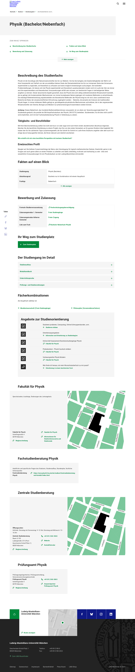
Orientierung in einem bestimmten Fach (59, 368)
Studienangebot (30, 12)
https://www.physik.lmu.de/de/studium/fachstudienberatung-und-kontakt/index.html (55, 474)
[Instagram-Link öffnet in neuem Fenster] (101, 614)
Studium (20, 12)
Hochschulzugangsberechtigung (62, 207)
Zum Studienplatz (29, 244)
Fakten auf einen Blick (77, 46)
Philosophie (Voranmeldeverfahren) (86, 308)
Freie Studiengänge (55, 212)
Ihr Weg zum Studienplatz (78, 51)
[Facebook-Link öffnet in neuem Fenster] (82, 614)
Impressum (36, 667)
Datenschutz (23, 667)
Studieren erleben (52, 327)
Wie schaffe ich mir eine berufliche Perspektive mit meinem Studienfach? (45, 138)
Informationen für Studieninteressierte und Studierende (52, 439)
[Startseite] (14, 614)
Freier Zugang (53, 217)
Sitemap (13, 667)
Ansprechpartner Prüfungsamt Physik (51, 585)
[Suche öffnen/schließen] (118, 4)
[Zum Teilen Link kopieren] (6, 216)
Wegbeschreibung (22, 441)
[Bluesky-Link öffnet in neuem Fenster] (91, 614)
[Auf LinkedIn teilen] (6, 234)
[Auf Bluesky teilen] (6, 228)
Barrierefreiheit (48, 667)
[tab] (66, 265)
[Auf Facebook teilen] (6, 222)
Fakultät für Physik (52, 344)
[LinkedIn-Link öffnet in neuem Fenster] (111, 614)
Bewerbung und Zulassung (22, 51)
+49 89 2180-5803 (50, 579)
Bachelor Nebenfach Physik (61, 225)
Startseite (12, 12)
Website (47, 540)
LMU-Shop (73, 667)
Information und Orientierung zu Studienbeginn (62, 335)
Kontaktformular (49, 545)
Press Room (61, 667)
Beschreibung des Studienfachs (24, 46)
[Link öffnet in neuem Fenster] (48, 622)
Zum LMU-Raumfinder (20, 656)
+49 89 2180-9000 (50, 536)
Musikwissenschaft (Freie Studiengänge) (35, 308)
